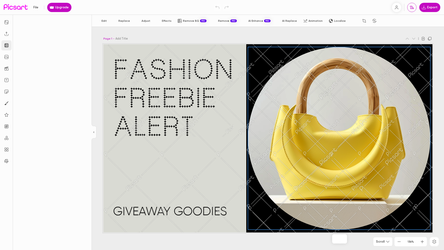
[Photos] (6, 57)
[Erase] (354, 20)
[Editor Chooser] (94, 132)
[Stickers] (6, 92)
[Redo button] (226, 7)
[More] (349, 239)
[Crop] (364, 20)
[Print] (411, 7)
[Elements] (6, 115)
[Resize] (6, 22)
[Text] (6, 80)
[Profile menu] (396, 7)
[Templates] (6, 45)
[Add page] (423, 38)
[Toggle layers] (434, 241)
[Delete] (384, 20)
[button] (222, 125)
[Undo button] (217, 7)
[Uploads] (6, 34)
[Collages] (6, 149)
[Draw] (6, 103)
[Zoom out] (399, 241)
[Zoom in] (422, 241)
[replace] (329, 239)
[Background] (6, 126)
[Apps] (6, 138)
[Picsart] (16, 7)
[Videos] (6, 68)
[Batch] (6, 161)
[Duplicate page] (429, 38)
